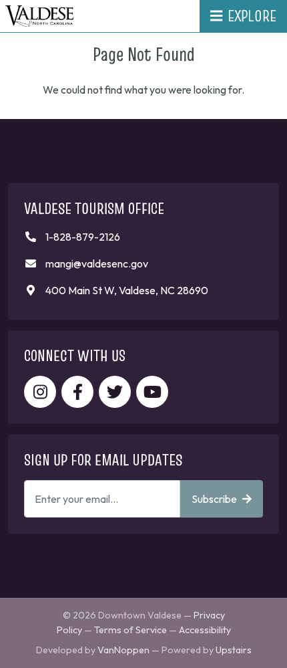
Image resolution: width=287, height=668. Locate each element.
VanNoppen (123, 650)
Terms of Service (130, 630)
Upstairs (234, 650)
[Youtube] (152, 392)
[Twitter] (115, 392)
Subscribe (214, 499)
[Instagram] (40, 392)
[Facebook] (77, 392)
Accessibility (205, 630)
